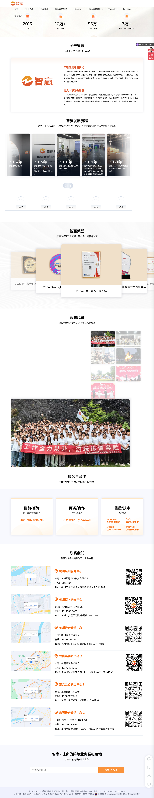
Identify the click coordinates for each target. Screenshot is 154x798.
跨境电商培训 (95, 9)
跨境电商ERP (61, 9)
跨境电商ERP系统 (40, 794)
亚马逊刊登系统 (88, 794)
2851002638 (113, 522)
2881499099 (132, 522)
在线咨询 (66, 583)
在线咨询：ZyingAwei (77, 520)
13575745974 (104, 791)
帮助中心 (127, 9)
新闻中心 (78, 9)
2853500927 (132, 529)
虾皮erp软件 (68, 794)
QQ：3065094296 (32, 520)
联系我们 (18, 16)
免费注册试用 (111, 770)
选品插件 (44, 9)
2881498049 (114, 529)
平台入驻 (112, 9)
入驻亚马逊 (78, 794)
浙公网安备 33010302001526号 (109, 794)
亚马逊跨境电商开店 (55, 794)
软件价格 (29, 9)
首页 (16, 9)
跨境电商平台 (28, 794)
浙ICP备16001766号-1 (131, 794)
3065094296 (120, 791)
